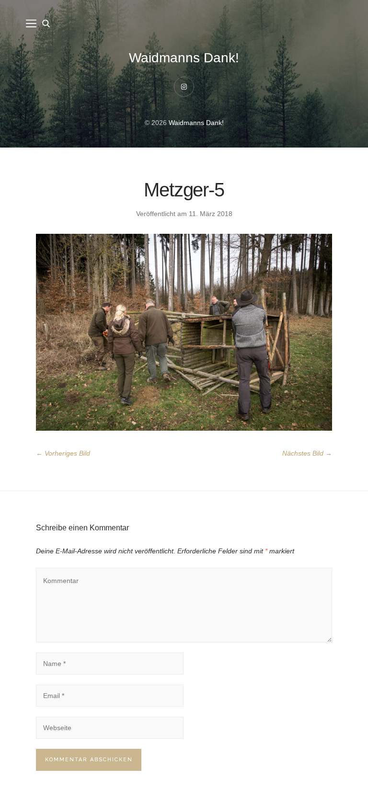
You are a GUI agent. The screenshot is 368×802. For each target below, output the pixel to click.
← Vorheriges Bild (63, 453)
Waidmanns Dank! (184, 57)
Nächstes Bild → (307, 453)
